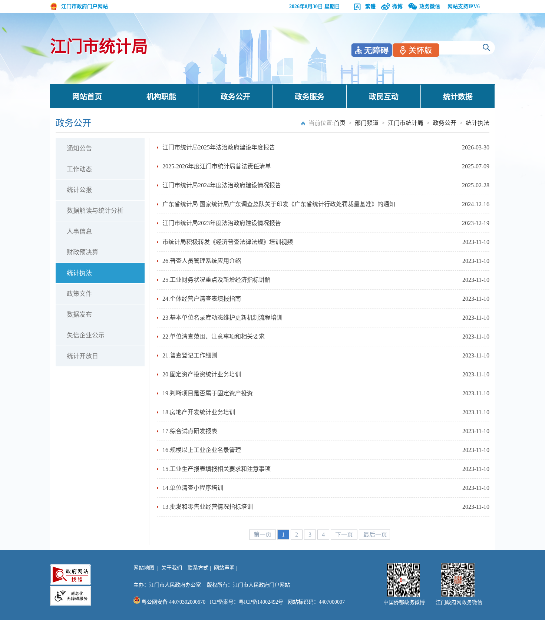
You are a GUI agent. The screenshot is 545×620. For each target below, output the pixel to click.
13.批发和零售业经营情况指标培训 (207, 507)
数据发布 (79, 314)
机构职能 (161, 97)
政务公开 (235, 97)
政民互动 (384, 97)
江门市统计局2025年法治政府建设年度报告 (218, 147)
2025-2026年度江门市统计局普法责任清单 (216, 166)
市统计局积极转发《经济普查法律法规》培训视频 (227, 242)
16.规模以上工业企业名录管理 (201, 450)
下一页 (344, 534)
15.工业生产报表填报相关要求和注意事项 (216, 469)
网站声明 (224, 568)
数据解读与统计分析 (95, 210)
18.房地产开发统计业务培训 (198, 412)
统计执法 (477, 123)
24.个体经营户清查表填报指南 (201, 299)
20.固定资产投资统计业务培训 (201, 374)
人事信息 (79, 231)
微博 (397, 6)
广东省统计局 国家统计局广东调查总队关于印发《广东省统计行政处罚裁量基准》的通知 (278, 204)
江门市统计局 (99, 47)
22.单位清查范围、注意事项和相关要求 (213, 336)
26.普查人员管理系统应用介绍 (201, 261)
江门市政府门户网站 (84, 6)
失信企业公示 (86, 335)
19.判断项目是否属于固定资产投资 (207, 393)
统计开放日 (82, 356)
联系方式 (198, 568)
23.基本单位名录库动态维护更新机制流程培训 (222, 317)
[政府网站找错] (70, 574)
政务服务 (309, 97)
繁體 (370, 6)
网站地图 (143, 568)
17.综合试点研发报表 (189, 431)
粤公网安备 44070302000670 (172, 602)
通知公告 (79, 148)
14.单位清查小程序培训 (192, 488)
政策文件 (79, 293)
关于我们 (171, 568)
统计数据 (458, 97)
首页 (340, 123)
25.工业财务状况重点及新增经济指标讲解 (216, 280)
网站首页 (87, 97)
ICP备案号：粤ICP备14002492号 (246, 602)
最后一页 (375, 534)
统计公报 (79, 190)
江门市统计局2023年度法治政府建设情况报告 (221, 223)
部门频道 (367, 123)
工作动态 (79, 169)
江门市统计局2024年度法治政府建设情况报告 (221, 185)
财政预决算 (82, 252)
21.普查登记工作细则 (189, 355)
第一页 (263, 534)
